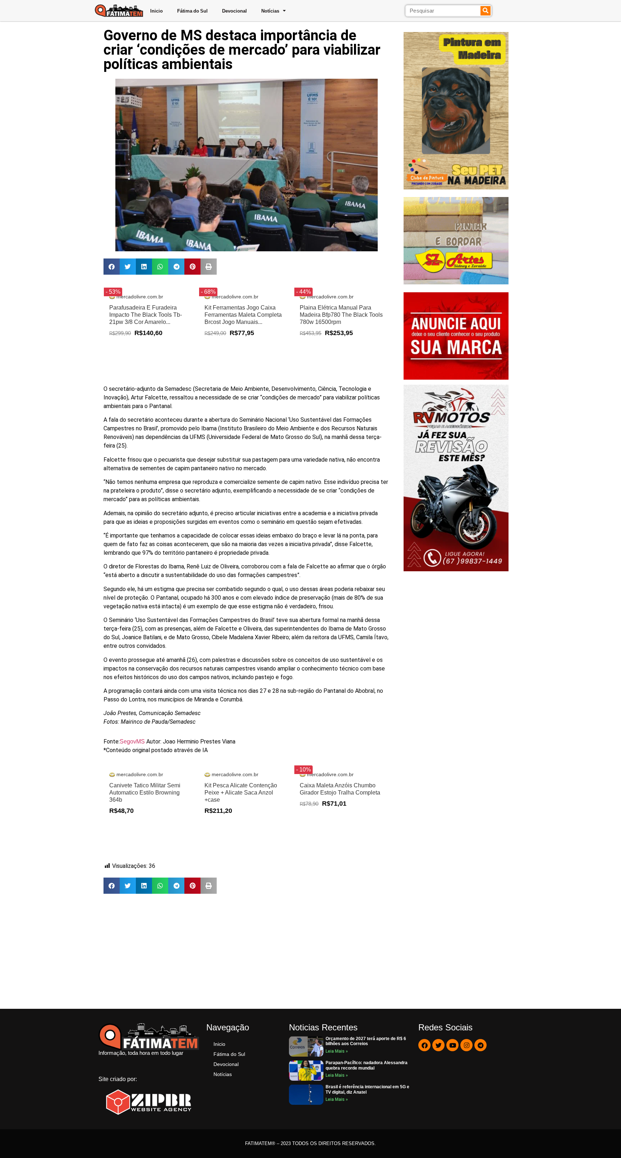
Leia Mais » (337, 1051)
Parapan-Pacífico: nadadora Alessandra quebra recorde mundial (367, 1065)
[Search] (485, 10)
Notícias (270, 11)
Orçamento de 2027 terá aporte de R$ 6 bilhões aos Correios (366, 1041)
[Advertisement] (246, 951)
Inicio (156, 11)
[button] (112, 266)
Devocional (234, 11)
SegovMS (133, 741)
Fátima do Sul (192, 11)
